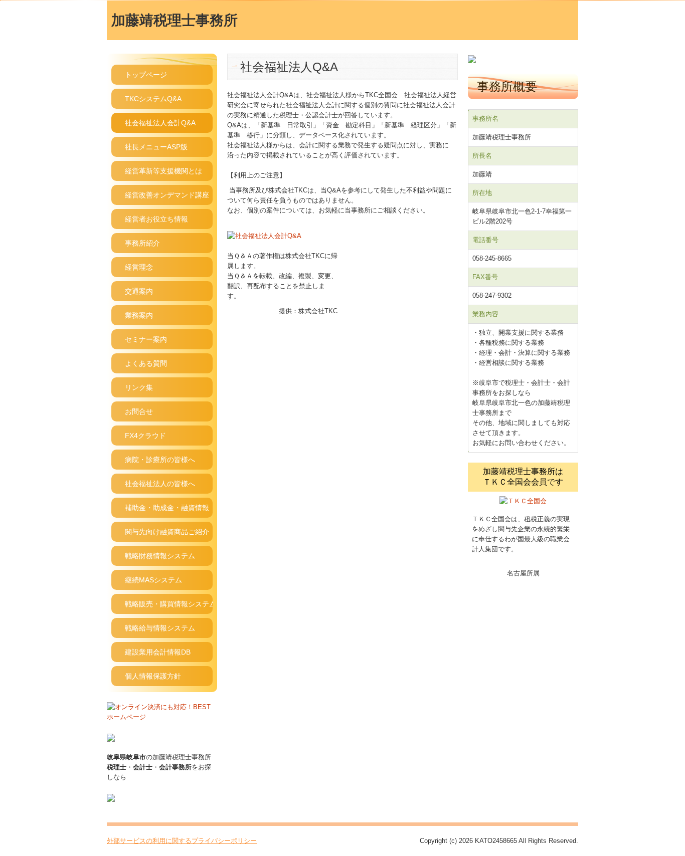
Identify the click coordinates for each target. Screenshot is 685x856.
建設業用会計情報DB (158, 652)
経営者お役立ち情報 (156, 219)
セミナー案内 (146, 339)
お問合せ (139, 411)
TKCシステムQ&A (153, 99)
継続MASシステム (153, 580)
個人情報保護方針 (153, 676)
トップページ (146, 75)
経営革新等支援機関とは (163, 171)
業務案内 (139, 315)
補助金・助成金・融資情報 (167, 508)
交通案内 (139, 291)
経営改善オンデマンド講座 (167, 195)
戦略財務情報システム (160, 556)
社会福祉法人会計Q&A (160, 123)
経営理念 (139, 267)
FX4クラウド (145, 436)
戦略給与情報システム (160, 628)
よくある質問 (146, 363)
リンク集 (139, 387)
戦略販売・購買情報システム (169, 604)
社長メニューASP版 (156, 147)
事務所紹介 (142, 243)
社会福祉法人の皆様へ (160, 484)
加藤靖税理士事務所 (174, 20)
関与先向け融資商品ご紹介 (167, 532)
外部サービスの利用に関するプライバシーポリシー (182, 840)
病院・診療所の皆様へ (160, 460)
